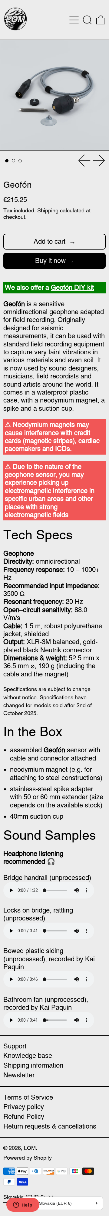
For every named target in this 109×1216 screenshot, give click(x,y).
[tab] (6, 160)
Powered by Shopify (27, 1157)
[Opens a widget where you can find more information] (22, 1205)
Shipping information (33, 1065)
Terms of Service (28, 1097)
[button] (87, 20)
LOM (30, 1148)
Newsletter (19, 1075)
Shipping (47, 210)
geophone (63, 312)
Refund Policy (23, 1116)
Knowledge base (27, 1055)
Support (14, 1046)
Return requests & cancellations (49, 1126)
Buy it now (50, 260)
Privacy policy (23, 1107)
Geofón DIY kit (72, 287)
